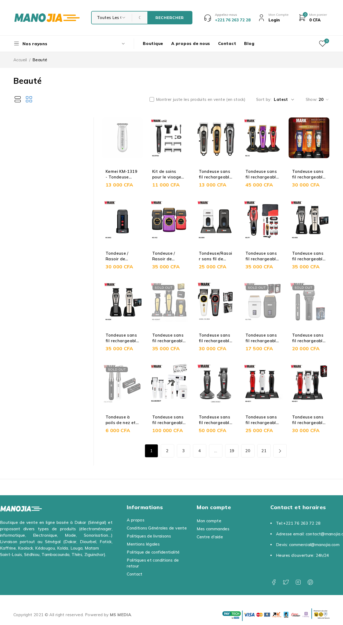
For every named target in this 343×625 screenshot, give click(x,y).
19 (231, 450)
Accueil (20, 59)
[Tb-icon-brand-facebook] (273, 582)
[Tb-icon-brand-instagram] (298, 582)
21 (264, 450)
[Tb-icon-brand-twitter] (285, 582)
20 (248, 450)
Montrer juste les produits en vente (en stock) (200, 99)
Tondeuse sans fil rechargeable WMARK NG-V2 (261, 177)
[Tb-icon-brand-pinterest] (310, 582)
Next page (280, 451)
